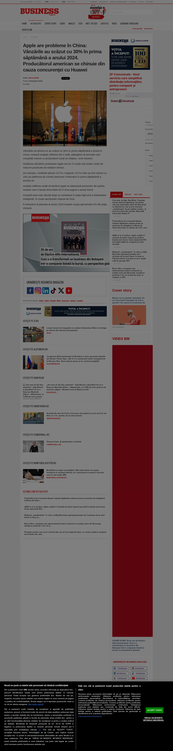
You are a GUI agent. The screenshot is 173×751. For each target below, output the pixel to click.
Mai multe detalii (36, 704)
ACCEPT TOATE (154, 710)
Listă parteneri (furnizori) (90, 716)
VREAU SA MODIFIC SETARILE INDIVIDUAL (153, 719)
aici (39, 730)
